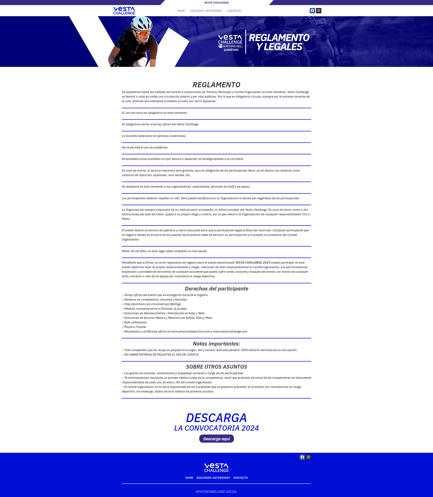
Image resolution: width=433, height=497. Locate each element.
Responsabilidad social (216, 491)
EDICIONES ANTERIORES (206, 10)
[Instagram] (318, 10)
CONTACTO (234, 10)
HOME (181, 10)
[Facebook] (312, 10)
